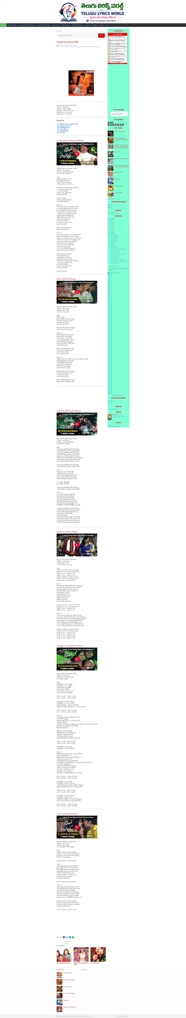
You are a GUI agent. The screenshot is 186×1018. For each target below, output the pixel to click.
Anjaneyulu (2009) (114, 252)
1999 (110, 353)
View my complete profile (118, 416)
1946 (109, 275)
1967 (110, 306)
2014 (110, 375)
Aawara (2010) (117, 152)
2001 (110, 356)
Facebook (110, 204)
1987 (110, 336)
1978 (110, 323)
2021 (110, 227)
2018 (110, 232)
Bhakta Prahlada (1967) (68, 986)
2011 (110, 371)
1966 (110, 305)
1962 (110, 299)
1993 (110, 345)
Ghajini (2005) (117, 179)
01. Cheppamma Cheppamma (67, 124)
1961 (109, 297)
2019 (110, 230)
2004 (110, 361)
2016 (110, 378)
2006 (110, 364)
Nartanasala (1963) (111, 44)
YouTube (110, 207)
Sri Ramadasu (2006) (119, 186)
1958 (109, 293)
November (113, 237)
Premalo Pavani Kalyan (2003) (68, 41)
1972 (110, 314)
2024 (110, 222)
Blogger (121, 395)
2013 (110, 374)
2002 (110, 358)
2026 (110, 218)
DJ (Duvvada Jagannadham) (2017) (118, 261)
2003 (110, 359)
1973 (110, 315)
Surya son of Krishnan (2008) (69, 993)
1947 (109, 277)
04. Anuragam (62, 129)
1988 (110, 337)
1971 (110, 312)
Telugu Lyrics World (111, 62)
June (111, 246)
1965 (110, 303)
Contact (87, 25)
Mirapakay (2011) (114, 247)
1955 (110, 289)
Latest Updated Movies (27, 25)
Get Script (113, 63)
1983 (110, 330)
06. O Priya (61, 133)
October (112, 239)
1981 (110, 327)
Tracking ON (121, 63)
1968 (110, 308)
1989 (110, 339)
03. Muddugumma (63, 127)
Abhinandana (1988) (118, 192)
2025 (110, 220)
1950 (109, 281)
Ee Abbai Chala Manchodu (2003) (118, 249)
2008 (110, 367)
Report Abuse (111, 199)
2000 (110, 355)
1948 (109, 278)
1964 (110, 302)
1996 (110, 349)
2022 (110, 225)
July (111, 244)
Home (3, 25)
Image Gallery (77, 25)
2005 (110, 362)
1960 (110, 296)
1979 (110, 324)
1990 (110, 340)
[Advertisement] (81, 60)
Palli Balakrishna (118, 415)
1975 (110, 318)
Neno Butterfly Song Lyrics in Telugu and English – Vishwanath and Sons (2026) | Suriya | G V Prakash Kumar (121, 146)
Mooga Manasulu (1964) (115, 59)
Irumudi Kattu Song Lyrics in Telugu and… (115, 37)
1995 (110, 348)
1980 (110, 325)
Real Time (117, 63)
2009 (110, 368)
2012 (110, 373)
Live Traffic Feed (117, 34)
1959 (109, 295)
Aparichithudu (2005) (119, 172)
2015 (110, 377)
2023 (110, 223)
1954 (109, 287)
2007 (110, 365)
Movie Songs (12, 25)
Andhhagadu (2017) (115, 257)
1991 (110, 342)
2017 (110, 234)
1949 (109, 280)
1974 (110, 317)
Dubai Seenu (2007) (115, 250)
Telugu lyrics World (67, 1016)
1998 (110, 352)
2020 (110, 229)
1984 (110, 331)
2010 (110, 370)
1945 (109, 274)
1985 (110, 333)
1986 (110, 334)
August (112, 242)
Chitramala (66, 25)
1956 (109, 290)
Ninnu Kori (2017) (114, 256)
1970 (110, 311)
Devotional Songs (43, 25)
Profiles (94, 25)
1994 (110, 346)
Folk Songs (55, 25)
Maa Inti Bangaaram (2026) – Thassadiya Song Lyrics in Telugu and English (121, 139)
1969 (110, 309)
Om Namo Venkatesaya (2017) (116, 46)
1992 (110, 343)
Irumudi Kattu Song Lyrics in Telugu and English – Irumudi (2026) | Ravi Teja (122, 166)
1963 (110, 300)
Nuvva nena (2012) (114, 263)
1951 (109, 283)
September (113, 240)
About (102, 25)
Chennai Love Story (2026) (120, 131)
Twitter (109, 205)
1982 (110, 328)
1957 (110, 292)
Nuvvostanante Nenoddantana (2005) (121, 158)
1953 (109, 286)
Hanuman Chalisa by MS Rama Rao (70, 1007)
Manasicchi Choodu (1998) (116, 259)
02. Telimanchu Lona (64, 126)
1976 (110, 320)
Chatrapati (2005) (118, 54)
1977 (110, 321)
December (113, 235)
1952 (109, 284)
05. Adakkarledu (63, 131)
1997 (110, 350)
